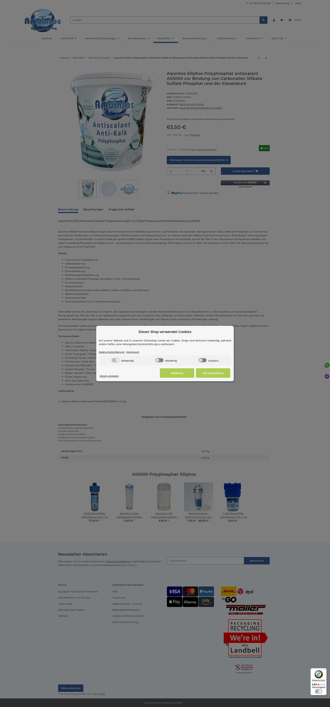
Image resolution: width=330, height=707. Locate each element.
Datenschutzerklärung (111, 352)
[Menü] (324, 670)
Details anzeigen (109, 376)
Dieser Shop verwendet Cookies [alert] (165, 331)
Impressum (132, 352)
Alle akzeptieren (213, 373)
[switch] (115, 360)
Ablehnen (177, 373)
